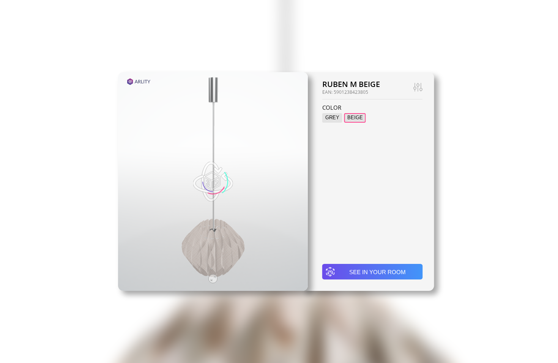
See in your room (377, 272)
